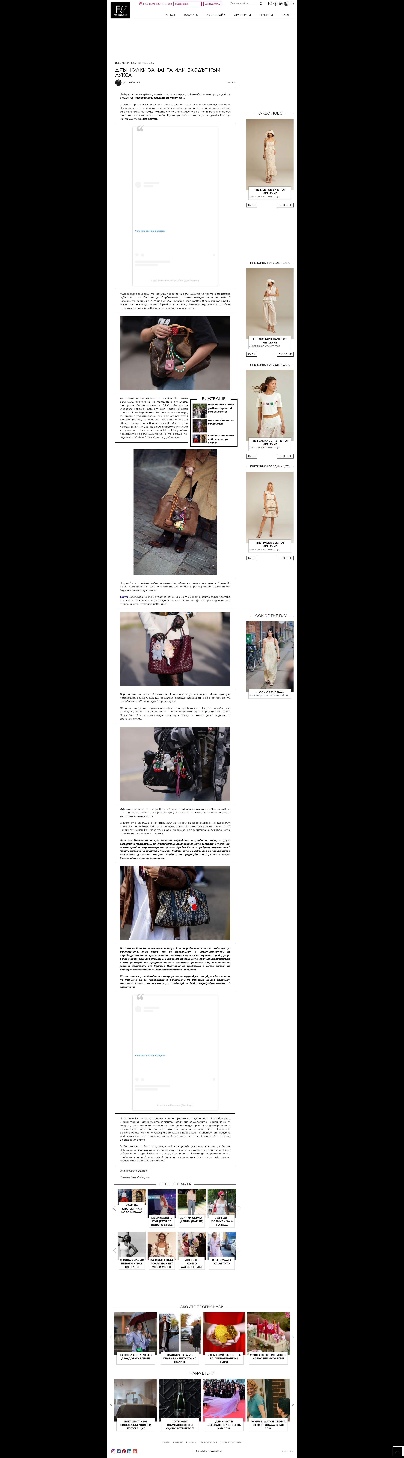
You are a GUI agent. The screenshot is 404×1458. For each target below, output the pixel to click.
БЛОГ (286, 15)
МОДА (170, 15)
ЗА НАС (166, 1442)
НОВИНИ (266, 15)
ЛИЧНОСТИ (242, 15)
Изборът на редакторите (130, 63)
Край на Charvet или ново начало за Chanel (221, 439)
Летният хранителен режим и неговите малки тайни (268, 1425)
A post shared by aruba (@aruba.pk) (175, 1105)
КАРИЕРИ (178, 1442)
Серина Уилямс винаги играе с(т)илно (192, 1264)
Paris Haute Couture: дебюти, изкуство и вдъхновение (221, 408)
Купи (251, 205)
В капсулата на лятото (224, 1421)
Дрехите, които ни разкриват (162, 1221)
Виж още (285, 205)
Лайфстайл (215, 15)
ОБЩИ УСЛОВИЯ (208, 1442)
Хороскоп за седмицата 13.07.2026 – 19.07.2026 (135, 1425)
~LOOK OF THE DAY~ (270, 692)
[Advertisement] (175, 161)
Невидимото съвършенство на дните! (224, 1359)
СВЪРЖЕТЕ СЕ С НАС (231, 1442)
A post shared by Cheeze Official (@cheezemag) (175, 280)
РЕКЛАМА (191, 1442)
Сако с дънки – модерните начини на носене (135, 1359)
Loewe (124, 596)
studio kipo (288, 1451)
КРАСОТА (191, 15)
